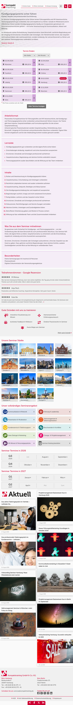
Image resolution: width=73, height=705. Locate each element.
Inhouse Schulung (51, 6)
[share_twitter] (38, 703)
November (45, 465)
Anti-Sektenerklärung (25, 698)
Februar (45, 478)
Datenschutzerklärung (43, 698)
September (62, 457)
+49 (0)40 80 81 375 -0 (12, 685)
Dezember (62, 465)
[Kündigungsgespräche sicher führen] (65, 6)
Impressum (57, 698)
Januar (27, 478)
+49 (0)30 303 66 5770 (48, 685)
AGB (14, 698)
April (27, 485)
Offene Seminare (38, 6)
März (62, 478)
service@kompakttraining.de (23, 691)
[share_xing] (30, 703)
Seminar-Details (7, 43)
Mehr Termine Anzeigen (36, 106)
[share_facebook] (34, 703)
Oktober (27, 465)
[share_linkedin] (43, 703)
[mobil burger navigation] (60, 6)
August (44, 457)
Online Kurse (26, 6)
